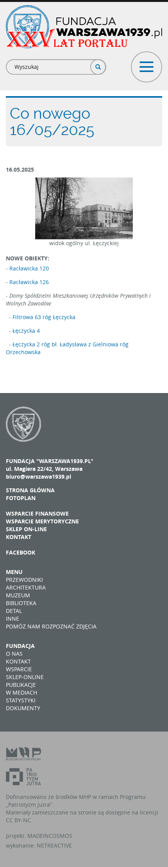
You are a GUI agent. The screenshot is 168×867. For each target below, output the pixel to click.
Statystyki (21, 700)
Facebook (20, 552)
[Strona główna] (84, 26)
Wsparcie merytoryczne (42, 521)
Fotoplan (21, 498)
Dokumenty (23, 708)
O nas (14, 653)
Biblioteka (21, 603)
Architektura (26, 587)
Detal (14, 610)
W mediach (21, 692)
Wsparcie (19, 669)
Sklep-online (25, 677)
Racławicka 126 (29, 282)
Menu (14, 572)
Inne (12, 618)
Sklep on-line (26, 529)
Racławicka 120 (29, 268)
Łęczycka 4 (26, 330)
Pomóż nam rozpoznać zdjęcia (51, 626)
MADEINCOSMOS (49, 835)
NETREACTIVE (54, 845)
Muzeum (18, 595)
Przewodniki (24, 579)
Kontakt (18, 537)
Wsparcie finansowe (37, 513)
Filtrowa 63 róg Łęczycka (44, 317)
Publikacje (21, 684)
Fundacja (20, 645)
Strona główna (30, 490)
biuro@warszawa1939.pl (38, 476)
